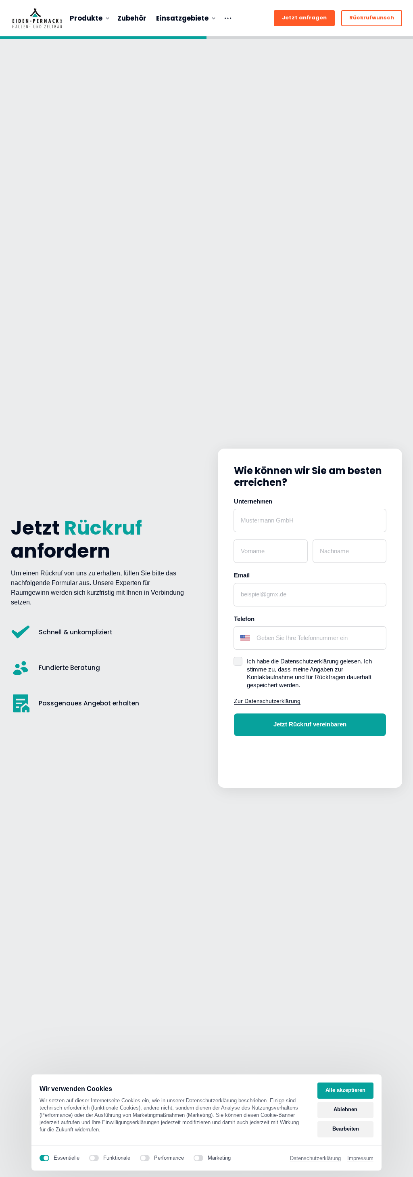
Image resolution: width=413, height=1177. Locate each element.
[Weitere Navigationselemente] (228, 18)
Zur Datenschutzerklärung (267, 701)
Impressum (360, 1158)
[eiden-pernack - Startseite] (37, 18)
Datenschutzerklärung (315, 1158)
